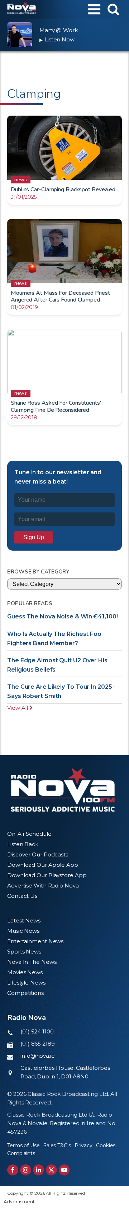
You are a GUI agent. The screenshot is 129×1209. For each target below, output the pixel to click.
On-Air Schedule (29, 833)
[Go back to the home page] (21, 9)
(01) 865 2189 (37, 1043)
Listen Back (22, 844)
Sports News (24, 951)
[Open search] (113, 9)
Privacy (83, 1145)
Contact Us (22, 895)
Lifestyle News (26, 982)
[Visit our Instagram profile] (25, 1169)
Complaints (21, 1153)
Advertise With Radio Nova (43, 885)
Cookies (105, 1145)
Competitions (25, 993)
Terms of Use (23, 1145)
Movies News (25, 972)
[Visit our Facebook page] (12, 1169)
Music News (23, 930)
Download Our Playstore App (46, 875)
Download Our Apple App (42, 864)
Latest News (23, 920)
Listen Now (57, 39)
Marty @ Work (58, 30)
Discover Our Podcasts (37, 854)
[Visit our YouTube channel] (64, 1169)
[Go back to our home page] (63, 790)
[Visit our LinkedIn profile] (38, 1169)
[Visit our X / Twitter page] (51, 1169)
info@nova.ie (37, 1055)
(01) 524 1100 (37, 1031)
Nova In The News (31, 961)
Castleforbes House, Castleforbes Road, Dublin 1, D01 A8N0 (65, 1072)
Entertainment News (35, 941)
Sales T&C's (57, 1145)
